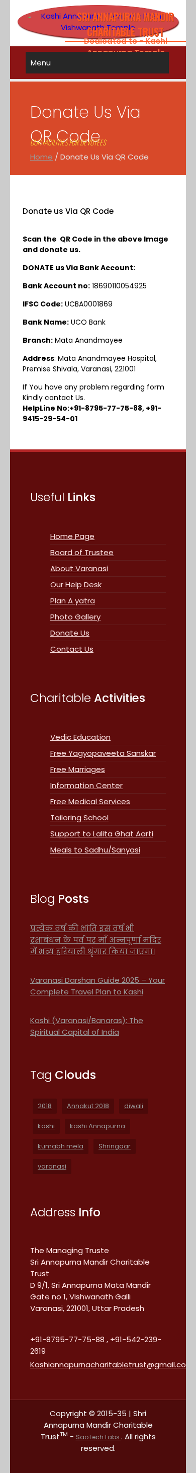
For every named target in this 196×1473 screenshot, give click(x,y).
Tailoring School (79, 817)
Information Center (86, 785)
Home (41, 156)
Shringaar (115, 1146)
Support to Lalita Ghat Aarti (101, 833)
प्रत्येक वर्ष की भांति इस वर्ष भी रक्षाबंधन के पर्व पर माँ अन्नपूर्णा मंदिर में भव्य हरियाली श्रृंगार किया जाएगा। (95, 940)
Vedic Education (80, 737)
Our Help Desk (76, 584)
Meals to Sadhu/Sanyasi (95, 849)
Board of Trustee (82, 552)
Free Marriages (77, 769)
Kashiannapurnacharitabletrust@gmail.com (111, 1364)
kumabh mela (60, 1146)
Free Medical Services (90, 801)
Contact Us (71, 649)
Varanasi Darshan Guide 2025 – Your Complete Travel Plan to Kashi (97, 986)
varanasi (52, 1166)
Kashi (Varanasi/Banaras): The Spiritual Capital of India (86, 1026)
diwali (133, 1106)
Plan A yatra (72, 600)
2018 (45, 1106)
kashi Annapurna (97, 1126)
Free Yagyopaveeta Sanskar (103, 753)
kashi (46, 1126)
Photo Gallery (75, 616)
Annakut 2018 (88, 1106)
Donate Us (69, 633)
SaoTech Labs (98, 1437)
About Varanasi (79, 568)
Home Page (72, 536)
